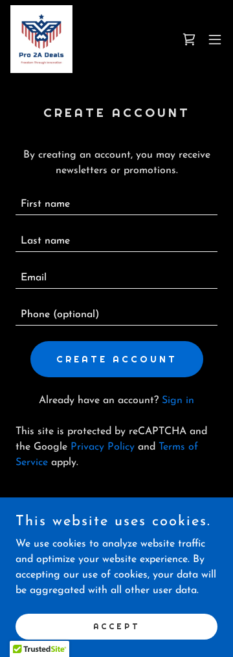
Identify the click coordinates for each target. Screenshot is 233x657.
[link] (41, 39)
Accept (116, 626)
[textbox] (116, 204)
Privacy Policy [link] (103, 447)
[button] (215, 39)
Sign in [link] (178, 400)
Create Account (116, 359)
